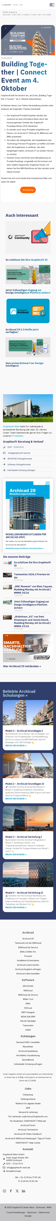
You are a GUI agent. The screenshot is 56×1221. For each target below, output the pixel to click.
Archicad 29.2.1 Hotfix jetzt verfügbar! (22, 331)
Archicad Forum (28, 1125)
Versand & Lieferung (28, 1112)
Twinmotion (28, 1025)
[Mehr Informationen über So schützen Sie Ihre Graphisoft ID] (28, 237)
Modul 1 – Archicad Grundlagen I (24, 730)
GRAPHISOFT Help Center (28, 1142)
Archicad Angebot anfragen (28, 969)
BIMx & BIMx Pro (28, 951)
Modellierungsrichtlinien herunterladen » (25, 548)
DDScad (28, 1008)
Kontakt (28, 1216)
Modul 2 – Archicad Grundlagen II (24, 783)
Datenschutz (44, 1212)
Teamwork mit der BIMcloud (28, 943)
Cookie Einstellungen (15, 1212)
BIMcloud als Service (28, 947)
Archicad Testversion (28, 1129)
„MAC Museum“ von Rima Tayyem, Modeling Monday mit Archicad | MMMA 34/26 (33, 589)
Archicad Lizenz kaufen (28, 965)
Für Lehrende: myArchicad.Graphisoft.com (28, 1116)
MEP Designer (28, 1012)
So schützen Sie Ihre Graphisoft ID (27, 259)
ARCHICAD (28, 986)
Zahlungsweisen (28, 1099)
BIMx (28, 1003)
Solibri (28, 1029)
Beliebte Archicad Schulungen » (19, 693)
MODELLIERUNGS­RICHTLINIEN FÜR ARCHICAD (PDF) (26, 536)
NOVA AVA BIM (28, 1016)
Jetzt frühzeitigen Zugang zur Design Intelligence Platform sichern (28, 291)
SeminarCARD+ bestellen (28, 1042)
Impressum (32, 1212)
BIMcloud (28, 990)
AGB (28, 1108)
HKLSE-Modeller (28, 1021)
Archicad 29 (28, 938)
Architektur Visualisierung (28, 1055)
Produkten (17, 435)
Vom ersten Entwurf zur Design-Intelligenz (25, 364)
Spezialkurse (28, 1059)
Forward (28, 956)
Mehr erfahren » (16, 745)
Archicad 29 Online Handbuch (28, 1134)
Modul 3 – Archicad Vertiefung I (23, 836)
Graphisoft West (11, 426)
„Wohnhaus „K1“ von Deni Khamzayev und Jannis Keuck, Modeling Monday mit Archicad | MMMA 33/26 (32, 621)
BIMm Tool (28, 999)
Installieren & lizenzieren (28, 960)
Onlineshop (28, 1094)
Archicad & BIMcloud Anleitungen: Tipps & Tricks (28, 1138)
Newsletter (28, 1046)
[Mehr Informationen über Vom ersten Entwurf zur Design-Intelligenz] (28, 347)
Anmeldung (28, 190)
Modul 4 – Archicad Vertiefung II (24, 892)
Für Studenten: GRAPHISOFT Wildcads (28, 1121)
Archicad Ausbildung (28, 1051)
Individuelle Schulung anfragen (28, 1064)
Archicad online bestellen (28, 973)
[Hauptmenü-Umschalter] (52, 4)
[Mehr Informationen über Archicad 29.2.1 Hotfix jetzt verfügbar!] (28, 310)
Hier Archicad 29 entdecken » (22, 666)
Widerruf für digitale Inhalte (28, 1103)
